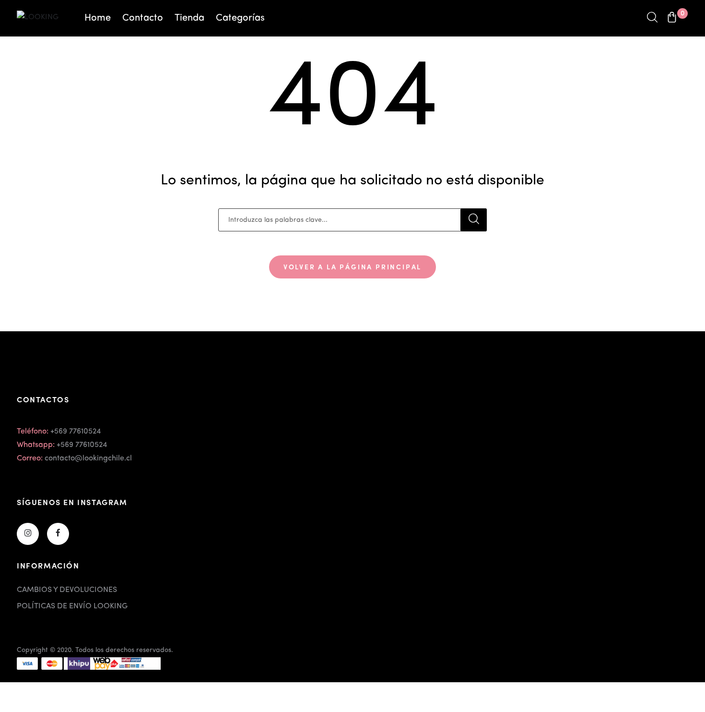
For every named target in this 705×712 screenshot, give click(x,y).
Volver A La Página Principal (352, 266)
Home (97, 18)
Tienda (189, 18)
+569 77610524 (75, 431)
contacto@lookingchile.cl (88, 458)
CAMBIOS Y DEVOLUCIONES (67, 590)
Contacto (142, 18)
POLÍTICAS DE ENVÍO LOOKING (72, 606)
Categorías (240, 18)
